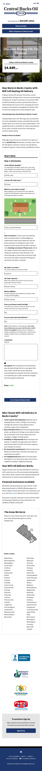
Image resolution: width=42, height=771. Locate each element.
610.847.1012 (27, 20)
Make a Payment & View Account (21, 31)
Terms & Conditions (12, 758)
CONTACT (30, 756)
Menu (8, 4)
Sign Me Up (21, 731)
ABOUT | (24, 756)
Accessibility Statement (28, 758)
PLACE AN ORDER (14, 756)
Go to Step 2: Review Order (20, 400)
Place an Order (21, 26)
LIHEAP (14, 493)
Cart (35, 3)
